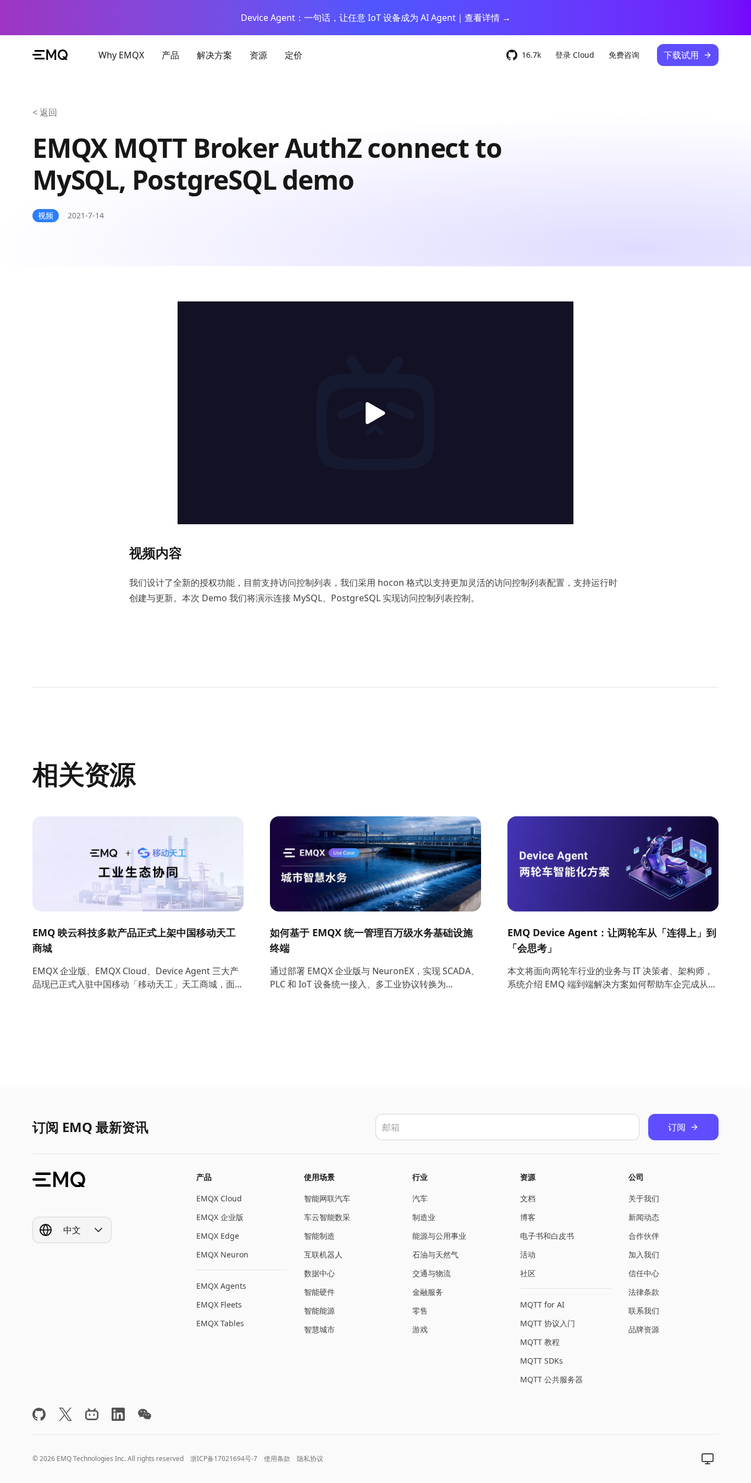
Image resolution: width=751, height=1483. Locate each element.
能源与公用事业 (439, 1236)
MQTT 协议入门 (547, 1323)
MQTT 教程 (540, 1342)
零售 (420, 1310)
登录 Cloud (574, 55)
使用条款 (277, 1458)
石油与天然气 (435, 1254)
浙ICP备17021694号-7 (223, 1458)
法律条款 (643, 1292)
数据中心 (319, 1273)
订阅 (677, 1127)
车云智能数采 (327, 1217)
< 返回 (44, 112)
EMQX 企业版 (220, 1217)
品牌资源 (643, 1329)
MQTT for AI (542, 1304)
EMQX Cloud (219, 1198)
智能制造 (319, 1236)
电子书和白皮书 (547, 1236)
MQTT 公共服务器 (551, 1379)
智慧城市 (319, 1329)
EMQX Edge (217, 1236)
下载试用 (681, 55)
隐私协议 (310, 1458)
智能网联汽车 (327, 1198)
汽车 (420, 1198)
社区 (527, 1273)
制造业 (423, 1217)
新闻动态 (643, 1217)
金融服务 (427, 1292)
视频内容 (155, 552)
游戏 (420, 1329)
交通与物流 (431, 1273)
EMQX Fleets (219, 1304)
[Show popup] (708, 1459)
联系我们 (643, 1310)
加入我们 (643, 1254)
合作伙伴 (643, 1236)
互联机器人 (323, 1254)
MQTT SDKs (541, 1360)
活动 (527, 1254)
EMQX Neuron (222, 1254)
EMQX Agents (221, 1286)
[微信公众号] (144, 1414)
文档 (527, 1198)
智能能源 (319, 1310)
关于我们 (643, 1198)
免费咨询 (624, 55)
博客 (527, 1217)
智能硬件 (319, 1292)
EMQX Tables (220, 1323)
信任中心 (643, 1273)
